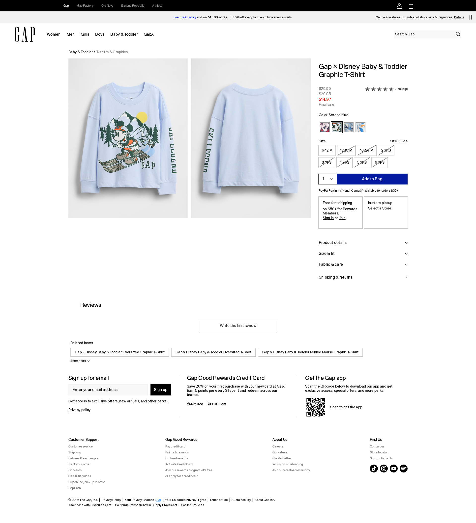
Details (459, 17)
